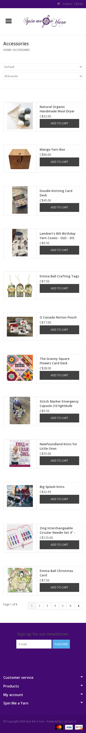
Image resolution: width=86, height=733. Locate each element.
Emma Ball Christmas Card (56, 573)
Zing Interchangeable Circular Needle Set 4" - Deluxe (57, 530)
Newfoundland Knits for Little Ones (58, 446)
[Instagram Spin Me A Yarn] (46, 657)
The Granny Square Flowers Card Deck (54, 361)
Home (7, 50)
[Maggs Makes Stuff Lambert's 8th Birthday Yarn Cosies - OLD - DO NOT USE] (20, 242)
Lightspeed (69, 721)
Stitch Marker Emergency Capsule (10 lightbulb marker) (59, 403)
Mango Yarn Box (52, 149)
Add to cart (59, 123)
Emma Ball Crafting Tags (59, 276)
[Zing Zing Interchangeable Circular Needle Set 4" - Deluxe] (20, 537)
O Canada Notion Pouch (58, 317)
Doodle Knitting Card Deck (56, 193)
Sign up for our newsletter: (43, 634)
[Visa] (68, 727)
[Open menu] (8, 20)
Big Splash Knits (52, 487)
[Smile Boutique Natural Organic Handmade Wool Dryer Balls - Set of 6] (20, 116)
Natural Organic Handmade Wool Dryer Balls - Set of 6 (57, 109)
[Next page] (78, 605)
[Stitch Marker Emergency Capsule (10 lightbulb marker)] (20, 410)
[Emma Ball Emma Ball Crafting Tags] (20, 285)
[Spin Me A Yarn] (52, 21)
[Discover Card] (78, 727)
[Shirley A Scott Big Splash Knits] (20, 496)
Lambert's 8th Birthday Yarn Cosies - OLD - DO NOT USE (58, 235)
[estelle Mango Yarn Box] (20, 158)
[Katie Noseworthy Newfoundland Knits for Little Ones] (20, 453)
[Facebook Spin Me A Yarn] (39, 657)
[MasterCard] (59, 727)
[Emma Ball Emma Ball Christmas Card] (20, 580)
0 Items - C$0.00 (72, 4)
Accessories (21, 50)
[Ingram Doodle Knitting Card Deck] (20, 200)
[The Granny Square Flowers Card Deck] (20, 368)
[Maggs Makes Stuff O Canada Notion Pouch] (20, 326)
